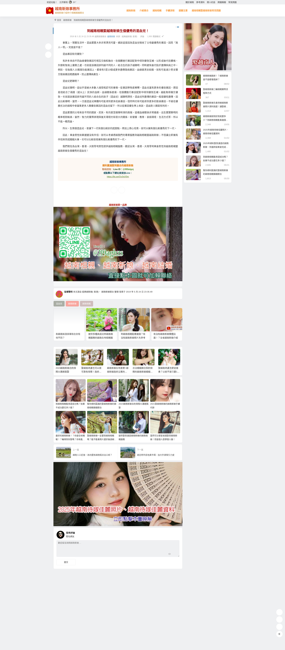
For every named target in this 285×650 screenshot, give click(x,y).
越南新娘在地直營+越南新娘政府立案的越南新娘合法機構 (92, 372)
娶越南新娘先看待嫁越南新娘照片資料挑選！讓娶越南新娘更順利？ (215, 106)
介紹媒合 (144, 10)
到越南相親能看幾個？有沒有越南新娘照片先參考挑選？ (133, 338)
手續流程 (170, 10)
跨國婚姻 (222, 2)
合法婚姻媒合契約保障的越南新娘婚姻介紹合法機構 (118, 372)
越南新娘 (130, 10)
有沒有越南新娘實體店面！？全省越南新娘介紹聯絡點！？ (165, 338)
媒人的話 (211, 2)
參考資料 (200, 2)
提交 (66, 562)
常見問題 (232, 2)
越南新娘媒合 (107, 292)
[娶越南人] (208, 46)
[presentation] (163, 353)
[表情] (174, 554)
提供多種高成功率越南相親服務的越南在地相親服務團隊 (100, 338)
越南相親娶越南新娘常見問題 (206, 10)
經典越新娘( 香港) (129, 36)
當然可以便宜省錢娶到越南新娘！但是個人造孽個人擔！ (169, 372)
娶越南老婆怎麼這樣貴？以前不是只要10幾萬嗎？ (143, 372)
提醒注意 (183, 10)
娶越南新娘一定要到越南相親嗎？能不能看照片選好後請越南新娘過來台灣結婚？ (101, 439)
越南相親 (157, 10)
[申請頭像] (176, 534)
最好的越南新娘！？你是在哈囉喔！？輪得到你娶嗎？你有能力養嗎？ (70, 439)
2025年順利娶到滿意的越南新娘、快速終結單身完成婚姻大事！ (216, 147)
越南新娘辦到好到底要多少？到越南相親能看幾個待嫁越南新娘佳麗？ (215, 120)
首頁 (59, 20)
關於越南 (190, 2)
